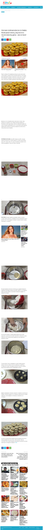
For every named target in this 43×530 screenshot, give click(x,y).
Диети (7, 7)
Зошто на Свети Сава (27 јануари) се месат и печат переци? (5, 489)
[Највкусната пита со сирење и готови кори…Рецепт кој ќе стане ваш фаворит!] (5, 513)
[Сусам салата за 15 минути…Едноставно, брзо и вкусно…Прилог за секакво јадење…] (14, 498)
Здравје (13, 7)
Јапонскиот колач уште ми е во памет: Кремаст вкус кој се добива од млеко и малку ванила (7, 455)
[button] (41, 7)
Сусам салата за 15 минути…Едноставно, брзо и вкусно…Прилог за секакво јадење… (14, 505)
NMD (3, 36)
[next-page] (27, 463)
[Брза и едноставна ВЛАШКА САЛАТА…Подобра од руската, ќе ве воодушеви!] (23, 498)
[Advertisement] (14, 21)
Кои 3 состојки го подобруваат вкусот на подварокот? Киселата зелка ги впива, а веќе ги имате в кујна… (23, 476)
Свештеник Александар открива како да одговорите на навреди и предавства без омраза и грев (5, 476)
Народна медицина (21, 7)
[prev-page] (25, 463)
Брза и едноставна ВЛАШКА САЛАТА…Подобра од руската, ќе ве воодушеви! (22, 505)
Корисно (12, 472)
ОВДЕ (16, 442)
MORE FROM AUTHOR (10, 465)
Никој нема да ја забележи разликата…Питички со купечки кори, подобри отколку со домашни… (23, 491)
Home (2, 9)
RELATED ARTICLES (9, 463)
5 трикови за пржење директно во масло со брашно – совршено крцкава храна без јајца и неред (14, 491)
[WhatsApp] (10, 40)
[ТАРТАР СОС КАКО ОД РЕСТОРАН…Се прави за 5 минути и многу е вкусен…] (14, 513)
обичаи (3, 486)
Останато (36, 7)
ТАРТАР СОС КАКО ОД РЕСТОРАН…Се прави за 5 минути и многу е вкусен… (14, 518)
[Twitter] (5, 40)
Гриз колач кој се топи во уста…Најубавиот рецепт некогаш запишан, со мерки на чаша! (5, 505)
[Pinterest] (7, 40)
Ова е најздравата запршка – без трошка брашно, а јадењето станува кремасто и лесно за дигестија (14, 476)
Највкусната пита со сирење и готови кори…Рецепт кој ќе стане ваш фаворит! (5, 519)
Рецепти (30, 7)
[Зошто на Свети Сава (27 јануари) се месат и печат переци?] (5, 484)
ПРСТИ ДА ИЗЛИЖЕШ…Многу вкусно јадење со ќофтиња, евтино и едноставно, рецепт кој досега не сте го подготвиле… (23, 520)
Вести (3, 7)
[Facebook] (2, 40)
